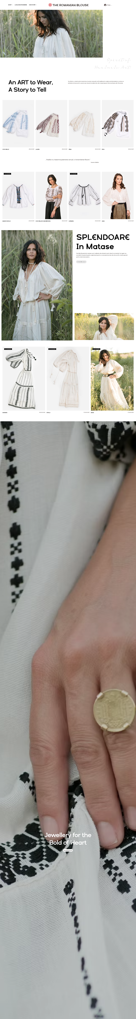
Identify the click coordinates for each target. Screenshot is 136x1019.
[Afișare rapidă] (18, 123)
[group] (68, 125)
